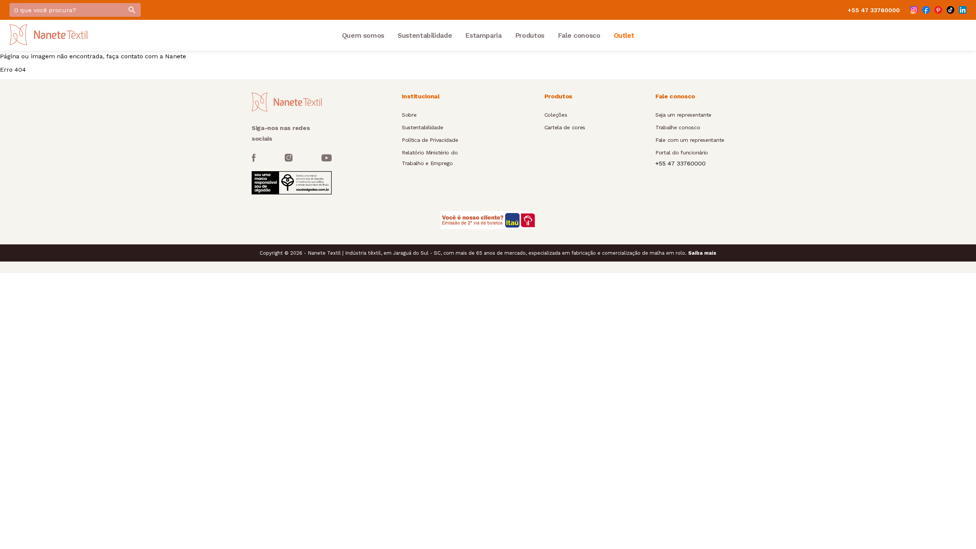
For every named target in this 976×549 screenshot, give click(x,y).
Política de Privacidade (430, 140)
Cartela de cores (565, 127)
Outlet (624, 35)
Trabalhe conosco (677, 127)
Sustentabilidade (425, 35)
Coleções (555, 115)
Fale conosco (579, 35)
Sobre (409, 115)
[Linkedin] (962, 10)
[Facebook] (926, 10)
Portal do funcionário (681, 152)
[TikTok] (950, 10)
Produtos (529, 35)
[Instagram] (914, 10)
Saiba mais (702, 253)
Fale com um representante (689, 140)
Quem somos (363, 35)
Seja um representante (683, 115)
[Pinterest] (938, 10)
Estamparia (483, 35)
